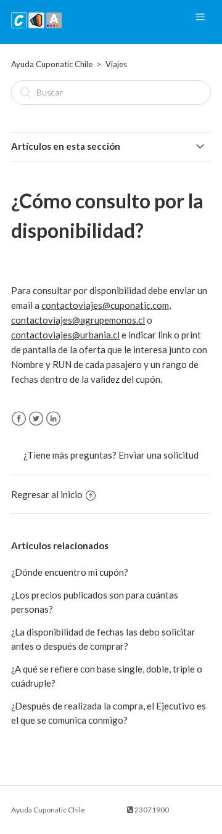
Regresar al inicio (47, 494)
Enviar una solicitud (158, 454)
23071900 (151, 809)
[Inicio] (36, 27)
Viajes (116, 64)
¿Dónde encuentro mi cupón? (69, 572)
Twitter (36, 419)
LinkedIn (53, 419)
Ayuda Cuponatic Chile (51, 64)
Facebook (19, 419)
